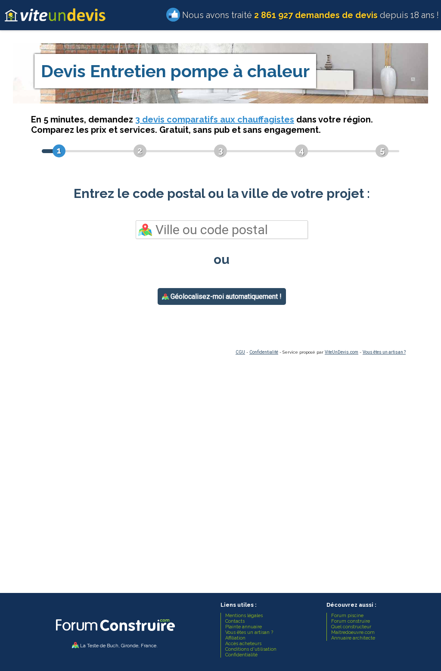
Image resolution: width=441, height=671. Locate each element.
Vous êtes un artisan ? (384, 352)
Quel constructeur (351, 627)
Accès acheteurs (243, 643)
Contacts (235, 621)
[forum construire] (114, 633)
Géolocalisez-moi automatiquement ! (225, 296)
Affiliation (235, 638)
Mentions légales (244, 615)
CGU (240, 352)
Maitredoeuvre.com (353, 632)
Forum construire (350, 621)
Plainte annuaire (243, 627)
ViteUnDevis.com (341, 352)
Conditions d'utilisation (250, 649)
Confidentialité (263, 352)
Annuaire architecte (353, 638)
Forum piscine (347, 615)
